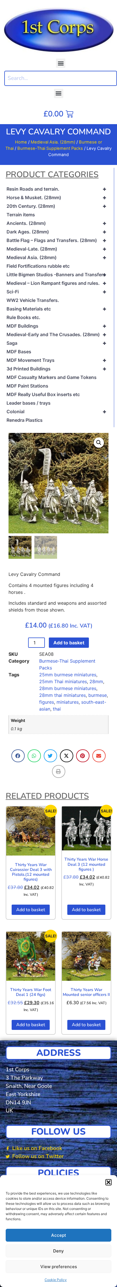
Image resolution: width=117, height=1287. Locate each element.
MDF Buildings (56, 325)
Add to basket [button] (30, 910)
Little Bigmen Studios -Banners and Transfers (56, 274)
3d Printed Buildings (56, 368)
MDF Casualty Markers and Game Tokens (52, 377)
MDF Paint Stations (27, 386)
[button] (108, 1182)
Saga (56, 343)
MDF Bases (19, 351)
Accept (58, 1235)
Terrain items (21, 214)
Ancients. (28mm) (56, 223)
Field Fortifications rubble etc (38, 266)
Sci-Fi (56, 291)
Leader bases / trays (29, 403)
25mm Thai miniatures (63, 681)
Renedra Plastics (25, 420)
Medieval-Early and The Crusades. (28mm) (56, 334)
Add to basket (68, 642)
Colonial (56, 411)
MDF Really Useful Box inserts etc (43, 394)
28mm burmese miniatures (67, 688)
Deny (58, 1251)
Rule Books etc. (23, 317)
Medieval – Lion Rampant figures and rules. (56, 283)
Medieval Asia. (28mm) (53, 142)
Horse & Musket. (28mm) (56, 197)
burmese (97, 695)
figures (46, 702)
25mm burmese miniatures (67, 674)
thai (57, 709)
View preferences (58, 1266)
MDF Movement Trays (56, 360)
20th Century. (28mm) (56, 206)
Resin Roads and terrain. (56, 188)
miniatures (68, 702)
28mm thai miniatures (62, 695)
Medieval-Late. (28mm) (56, 248)
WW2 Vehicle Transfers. (33, 300)
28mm (96, 681)
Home (21, 142)
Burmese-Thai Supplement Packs (50, 148)
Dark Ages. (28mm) (56, 231)
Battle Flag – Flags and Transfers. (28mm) (56, 240)
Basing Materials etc (56, 308)
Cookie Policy (56, 1280)
